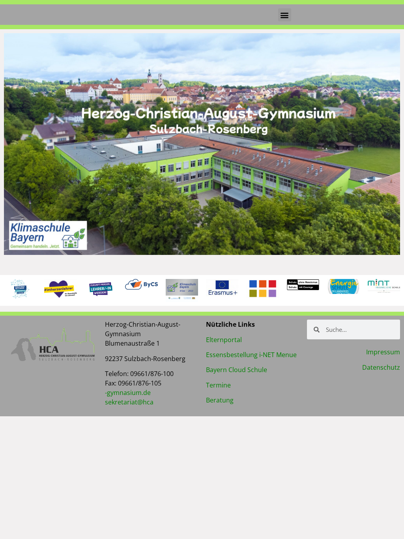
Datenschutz (381, 367)
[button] (284, 14)
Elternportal (224, 339)
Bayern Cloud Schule (236, 369)
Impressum (383, 352)
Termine (218, 385)
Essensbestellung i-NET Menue (251, 354)
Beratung (220, 400)
